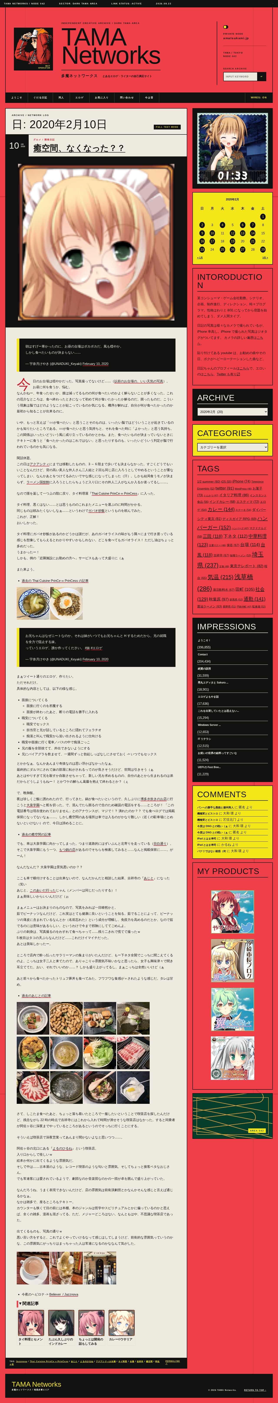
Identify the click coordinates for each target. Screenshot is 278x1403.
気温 (220, 577)
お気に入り (102, 97)
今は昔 (149, 97)
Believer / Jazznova (63, 1294)
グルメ (37, 139)
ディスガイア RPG (239, 519)
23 (202, 249)
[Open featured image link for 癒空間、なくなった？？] (96, 242)
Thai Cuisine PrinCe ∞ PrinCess (114, 493)
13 (242, 233)
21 (253, 241)
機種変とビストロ (207, 813)
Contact (203, 654)
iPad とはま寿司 (206, 838)
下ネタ (235, 536)
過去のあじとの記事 (36, 995)
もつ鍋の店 (67, 849)
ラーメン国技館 (37, 482)
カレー (221, 509)
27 (242, 249)
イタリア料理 (234, 495)
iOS (226, 481)
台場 (132, 1361)
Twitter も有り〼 (228, 374)
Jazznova (21, 1361)
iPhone (241, 481)
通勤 (254, 599)
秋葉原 (219, 599)
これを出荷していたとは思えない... (218, 710)
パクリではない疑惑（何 (211, 851)
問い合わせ (127, 97)
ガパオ (93, 510)
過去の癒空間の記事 (36, 834)
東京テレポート (246, 566)
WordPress (243, 488)
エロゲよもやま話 (208, 696)
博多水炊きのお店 (154, 799)
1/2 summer (208, 481)
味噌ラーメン (240, 555)
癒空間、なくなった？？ (79, 148)
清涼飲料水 (224, 589)
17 (212, 241)
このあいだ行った (43, 890)
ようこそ (16, 97)
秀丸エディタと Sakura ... (213, 682)
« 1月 (200, 257)
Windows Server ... (209, 725)
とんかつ (211, 495)
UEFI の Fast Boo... (209, 767)
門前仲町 (244, 606)
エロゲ (79, 97)
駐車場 (259, 606)
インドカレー (222, 501)
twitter (224, 488)
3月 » (265, 257)
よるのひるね (62, 1148)
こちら (244, 368)
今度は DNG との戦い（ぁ (212, 826)
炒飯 (101, 510)
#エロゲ (96, 648)
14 (253, 233)
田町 (245, 589)
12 (232, 233)
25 (222, 249)
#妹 (87, 648)
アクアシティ (39, 464)
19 (232, 241)
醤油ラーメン (209, 606)
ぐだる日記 (40, 97)
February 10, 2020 (95, 364)
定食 (224, 566)
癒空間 (149, 1361)
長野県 (229, 606)
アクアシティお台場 (106, 1361)
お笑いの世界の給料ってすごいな (217, 753)
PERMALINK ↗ (172, 1362)
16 (202, 241)
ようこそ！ (204, 640)
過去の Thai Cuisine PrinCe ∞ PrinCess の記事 (55, 580)
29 (263, 249)
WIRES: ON (259, 97)
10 (212, 233)
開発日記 (50, 139)
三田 (213, 536)
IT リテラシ (204, 738)
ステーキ (243, 510)
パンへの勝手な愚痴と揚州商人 (215, 807)
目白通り (160, 843)
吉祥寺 (140, 1361)
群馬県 (236, 599)
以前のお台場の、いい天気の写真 (138, 381)
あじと (149, 878)
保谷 (233, 545)
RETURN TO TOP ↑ (255, 1390)
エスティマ (247, 501)
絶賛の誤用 (204, 668)
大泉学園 (33, 805)
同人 (61, 97)
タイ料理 (122, 1361)
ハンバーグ (240, 528)
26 (232, 249)
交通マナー (217, 545)
